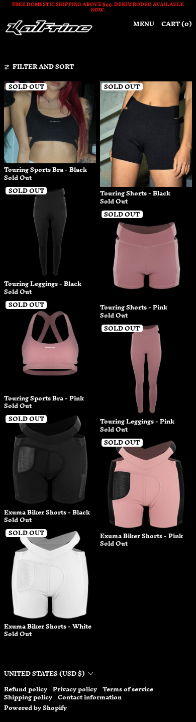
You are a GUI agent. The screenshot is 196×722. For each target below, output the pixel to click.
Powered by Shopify (35, 707)
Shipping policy (28, 697)
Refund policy (25, 689)
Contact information (90, 697)
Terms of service (128, 689)
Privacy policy (75, 689)
